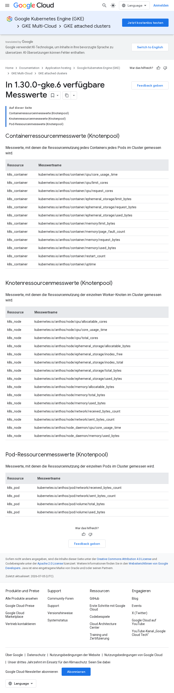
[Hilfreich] (158, 68)
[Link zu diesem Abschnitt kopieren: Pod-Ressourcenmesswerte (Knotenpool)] (112, 455)
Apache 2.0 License (50, 563)
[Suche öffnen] (104, 5)
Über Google (14, 655)
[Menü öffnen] (7, 5)
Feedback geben (150, 85)
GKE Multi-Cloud (39, 26)
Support (53, 606)
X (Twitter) (139, 613)
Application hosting (58, 68)
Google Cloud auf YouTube (144, 622)
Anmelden (161, 5)
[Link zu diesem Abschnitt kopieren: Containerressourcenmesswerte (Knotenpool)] (124, 136)
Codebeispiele (100, 616)
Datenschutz (36, 655)
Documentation (29, 68)
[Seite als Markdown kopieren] (67, 95)
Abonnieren (76, 672)
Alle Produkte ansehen (21, 598)
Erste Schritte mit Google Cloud (107, 607)
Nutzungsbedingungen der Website (75, 655)
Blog (135, 598)
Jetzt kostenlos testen (145, 23)
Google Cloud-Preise (19, 606)
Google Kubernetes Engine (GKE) (49, 19)
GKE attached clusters (87, 26)
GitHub (94, 598)
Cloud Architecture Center (103, 625)
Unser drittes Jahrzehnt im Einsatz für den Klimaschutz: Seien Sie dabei (59, 662)
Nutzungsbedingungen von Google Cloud (133, 655)
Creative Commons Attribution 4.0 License (124, 559)
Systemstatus (58, 620)
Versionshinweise (60, 613)
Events (137, 606)
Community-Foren (61, 598)
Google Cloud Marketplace (14, 614)
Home (9, 68)
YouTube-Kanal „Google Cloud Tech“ (149, 633)
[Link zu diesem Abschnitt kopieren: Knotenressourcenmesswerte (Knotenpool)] (117, 283)
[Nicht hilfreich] (165, 68)
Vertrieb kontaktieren (20, 624)
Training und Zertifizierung (99, 636)
